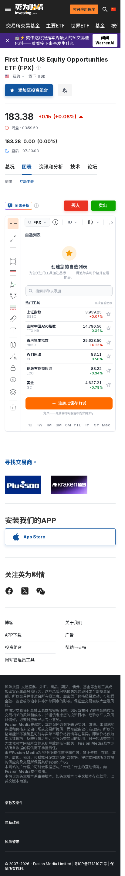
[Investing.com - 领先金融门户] (29, 9)
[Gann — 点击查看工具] (13, 284)
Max (106, 424)
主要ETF (55, 25)
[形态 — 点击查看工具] (13, 295)
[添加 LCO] (108, 371)
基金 (100, 25)
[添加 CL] (108, 356)
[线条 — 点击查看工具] (13, 238)
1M (49, 424)
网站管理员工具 (20, 659)
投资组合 (13, 647)
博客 (9, 622)
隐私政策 (12, 822)
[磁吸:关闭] (13, 345)
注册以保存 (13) (72, 403)
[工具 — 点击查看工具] (13, 318)
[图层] (13, 392)
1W (39, 424)
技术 (75, 167)
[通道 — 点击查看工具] (13, 250)
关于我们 (73, 622)
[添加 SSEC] (108, 314)
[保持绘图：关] (13, 356)
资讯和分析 (51, 167)
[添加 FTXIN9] (108, 328)
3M (59, 424)
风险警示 (12, 841)
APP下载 (13, 634)
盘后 (15, 151)
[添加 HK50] (108, 343)
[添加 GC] (108, 385)
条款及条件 (14, 803)
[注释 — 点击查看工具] (13, 330)
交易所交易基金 (23, 25)
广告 (69, 634)
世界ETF (80, 25)
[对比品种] (55, 222)
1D (30, 424)
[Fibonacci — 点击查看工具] (13, 273)
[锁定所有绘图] (13, 368)
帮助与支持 (75, 647)
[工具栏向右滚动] (111, 222)
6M (68, 424)
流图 (8, 181)
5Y (96, 424)
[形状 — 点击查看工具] (13, 261)
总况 (10, 167)
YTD (77, 424)
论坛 (92, 167)
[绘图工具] (23, 323)
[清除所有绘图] (13, 407)
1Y (87, 424)
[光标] (13, 223)
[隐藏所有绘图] (13, 379)
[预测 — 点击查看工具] (13, 307)
